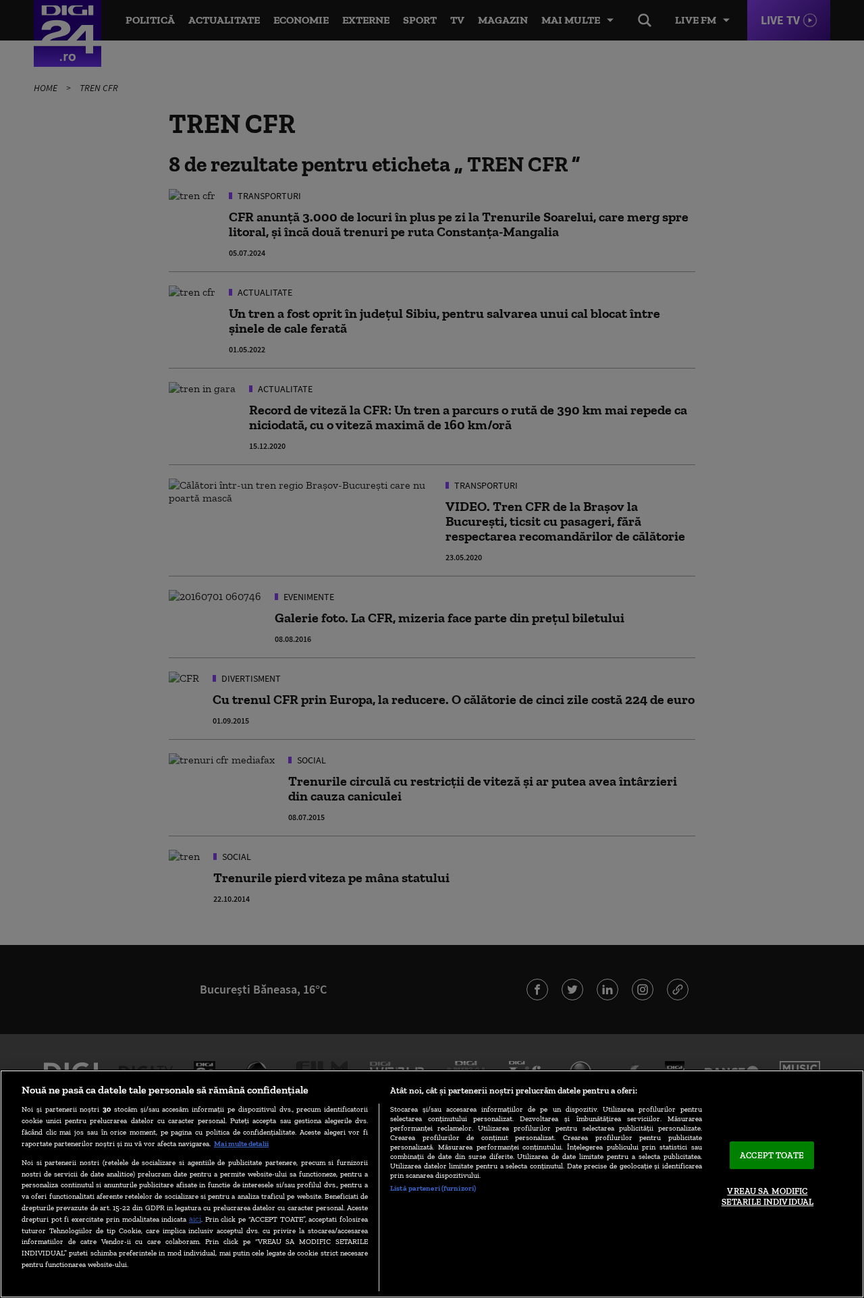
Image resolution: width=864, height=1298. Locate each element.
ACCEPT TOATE (772, 1155)
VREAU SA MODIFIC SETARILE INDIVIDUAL (767, 1197)
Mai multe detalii (241, 1143)
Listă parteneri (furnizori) (433, 1188)
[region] (432, 1184)
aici (195, 1219)
